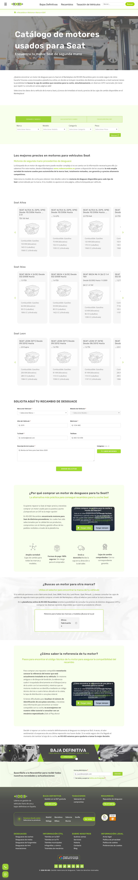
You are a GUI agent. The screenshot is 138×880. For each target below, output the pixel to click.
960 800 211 (49, 804)
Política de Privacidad (96, 778)
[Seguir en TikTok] (64, 866)
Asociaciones (21, 848)
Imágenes (103, 446)
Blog (75, 848)
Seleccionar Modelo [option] (50, 129)
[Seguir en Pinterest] (82, 866)
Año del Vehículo (24, 421)
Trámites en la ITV (52, 840)
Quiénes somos (80, 837)
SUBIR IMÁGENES (110, 451)
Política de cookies (110, 843)
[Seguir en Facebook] (56, 866)
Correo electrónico (81, 770)
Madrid (48, 817)
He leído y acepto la (90, 778)
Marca (38, 12)
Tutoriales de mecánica (54, 848)
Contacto (77, 845)
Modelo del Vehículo (78, 409)
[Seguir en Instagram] (60, 866)
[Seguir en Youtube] (69, 866)
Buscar (130, 4)
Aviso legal (107, 837)
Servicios (77, 840)
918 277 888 (108, 804)
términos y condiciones (102, 520)
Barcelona (58, 817)
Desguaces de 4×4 (23, 845)
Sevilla (77, 817)
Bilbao (57, 821)
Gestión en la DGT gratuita (55, 799)
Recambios (67, 4)
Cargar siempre (102, 528)
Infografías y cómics (53, 845)
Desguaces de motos (24, 840)
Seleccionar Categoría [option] (77, 129)
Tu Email (20, 433)
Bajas (49, 4)
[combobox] (28, 129)
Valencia (68, 817)
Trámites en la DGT (52, 837)
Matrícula (74, 421)
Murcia (68, 821)
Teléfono (73, 433)
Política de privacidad (111, 840)
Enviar (118, 774)
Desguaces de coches (24, 837)
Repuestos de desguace (112, 799)
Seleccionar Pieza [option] (101, 129)
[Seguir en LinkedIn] (77, 866)
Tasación (88, 4)
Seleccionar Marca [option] (23, 129)
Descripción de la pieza (26, 446)
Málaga (49, 821)
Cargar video (86, 528)
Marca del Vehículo (24, 409)
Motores (31, 12)
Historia (77, 843)
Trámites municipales (53, 843)
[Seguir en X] (73, 866)
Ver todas (89, 819)
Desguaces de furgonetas (26, 843)
